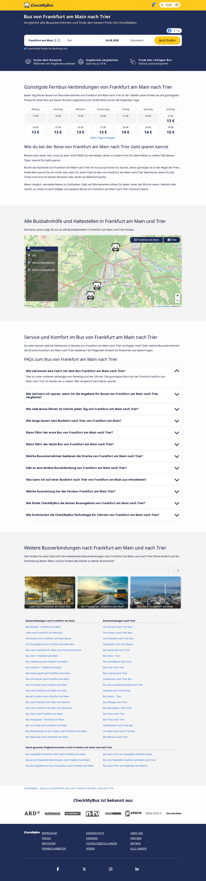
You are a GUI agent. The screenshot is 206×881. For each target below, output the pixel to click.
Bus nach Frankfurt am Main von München (49, 707)
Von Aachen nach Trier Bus (117, 626)
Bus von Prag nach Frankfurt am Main (46, 725)
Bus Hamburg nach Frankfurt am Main (47, 661)
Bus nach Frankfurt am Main (81, 788)
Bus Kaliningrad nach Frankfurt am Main (48, 673)
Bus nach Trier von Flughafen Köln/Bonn (125, 765)
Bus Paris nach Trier (114, 713)
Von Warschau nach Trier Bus (119, 731)
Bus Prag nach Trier (113, 719)
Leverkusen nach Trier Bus (117, 679)
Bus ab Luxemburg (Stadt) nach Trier (123, 684)
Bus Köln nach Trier (113, 667)
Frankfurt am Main (148, 239)
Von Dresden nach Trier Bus (118, 638)
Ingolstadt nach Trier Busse (118, 644)
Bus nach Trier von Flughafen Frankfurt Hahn (127, 754)
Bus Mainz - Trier (112, 696)
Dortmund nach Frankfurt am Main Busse (48, 638)
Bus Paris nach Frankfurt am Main (44, 713)
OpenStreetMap (163, 306)
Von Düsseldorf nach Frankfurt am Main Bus (50, 644)
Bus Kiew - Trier (111, 655)
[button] (90, 295)
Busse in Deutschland (52, 788)
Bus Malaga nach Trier (115, 702)
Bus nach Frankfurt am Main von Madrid (48, 702)
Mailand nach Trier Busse (117, 690)
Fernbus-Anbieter (54, 848)
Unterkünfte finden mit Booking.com (47, 48)
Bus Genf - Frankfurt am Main (42, 655)
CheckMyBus (31, 788)
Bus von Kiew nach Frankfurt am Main (46, 684)
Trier (173, 239)
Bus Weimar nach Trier (115, 736)
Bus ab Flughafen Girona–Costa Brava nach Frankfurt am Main (60, 765)
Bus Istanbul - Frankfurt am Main (44, 667)
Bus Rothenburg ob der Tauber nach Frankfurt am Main (56, 731)
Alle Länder (138, 848)
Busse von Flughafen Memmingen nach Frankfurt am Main (58, 759)
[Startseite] (38, 5)
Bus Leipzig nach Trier (115, 673)
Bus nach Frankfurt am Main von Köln (46, 690)
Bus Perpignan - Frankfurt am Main (45, 719)
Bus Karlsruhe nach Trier (116, 650)
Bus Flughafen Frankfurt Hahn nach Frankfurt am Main (56, 754)
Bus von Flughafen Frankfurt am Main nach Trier (129, 759)
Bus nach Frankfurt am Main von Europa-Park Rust (53, 650)
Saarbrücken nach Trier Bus (118, 725)
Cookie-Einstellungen (101, 843)
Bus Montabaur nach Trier (117, 707)
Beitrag (135, 843)
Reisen (90, 848)
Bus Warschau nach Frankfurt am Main (47, 736)
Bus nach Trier (106, 788)
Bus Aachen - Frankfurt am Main (43, 626)
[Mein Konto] (152, 4)
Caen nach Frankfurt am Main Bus (44, 632)
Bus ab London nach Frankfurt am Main (47, 696)
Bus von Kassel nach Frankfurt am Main (47, 679)
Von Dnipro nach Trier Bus (117, 632)
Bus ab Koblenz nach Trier (117, 661)
